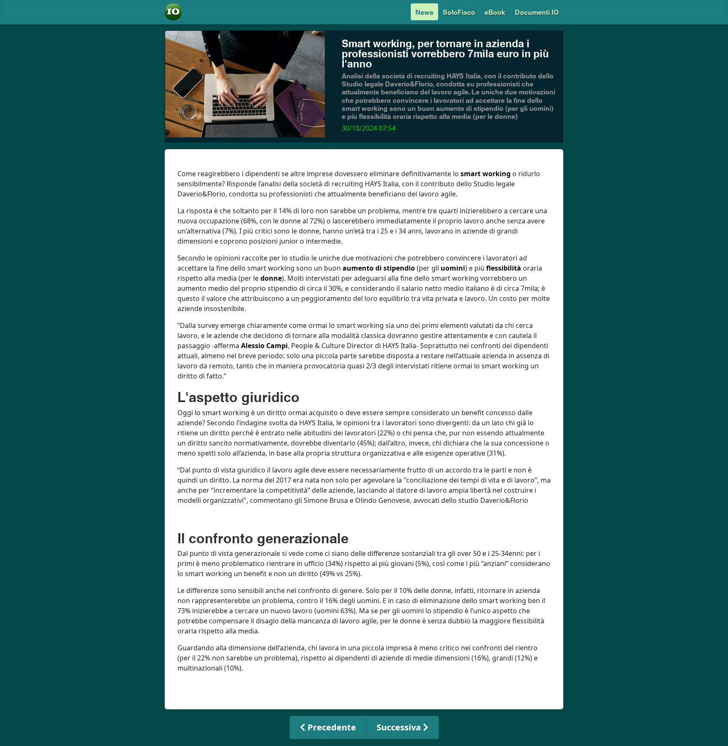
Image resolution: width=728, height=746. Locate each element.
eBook (494, 11)
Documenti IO (537, 11)
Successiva (400, 727)
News (424, 11)
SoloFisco (459, 11)
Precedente (330, 727)
